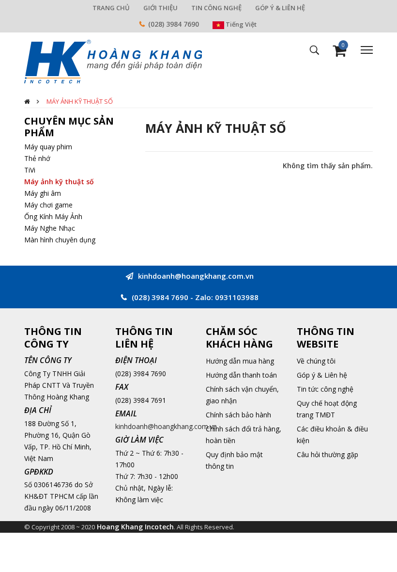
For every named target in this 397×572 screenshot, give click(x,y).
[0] (339, 53)
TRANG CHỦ (111, 7)
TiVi (29, 170)
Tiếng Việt (240, 24)
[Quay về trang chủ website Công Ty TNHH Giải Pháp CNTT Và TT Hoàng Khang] (113, 60)
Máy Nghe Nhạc (49, 228)
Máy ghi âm (42, 193)
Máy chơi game (48, 204)
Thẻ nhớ (37, 158)
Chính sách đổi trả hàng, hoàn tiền (243, 434)
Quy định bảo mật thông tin (234, 460)
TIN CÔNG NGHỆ (216, 7)
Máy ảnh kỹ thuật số (79, 101)
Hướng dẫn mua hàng (240, 360)
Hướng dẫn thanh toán (241, 375)
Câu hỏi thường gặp (327, 454)
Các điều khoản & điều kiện (332, 434)
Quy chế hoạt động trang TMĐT (327, 408)
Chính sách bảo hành (238, 414)
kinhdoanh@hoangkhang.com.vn (166, 426)
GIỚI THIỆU (160, 7)
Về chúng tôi (316, 360)
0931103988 (237, 297)
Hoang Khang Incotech (135, 526)
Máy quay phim (48, 146)
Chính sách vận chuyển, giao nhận (242, 394)
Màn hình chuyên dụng (59, 239)
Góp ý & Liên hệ (322, 375)
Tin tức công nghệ (325, 389)
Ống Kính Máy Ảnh (53, 216)
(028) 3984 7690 (173, 24)
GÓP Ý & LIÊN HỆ (280, 7)
